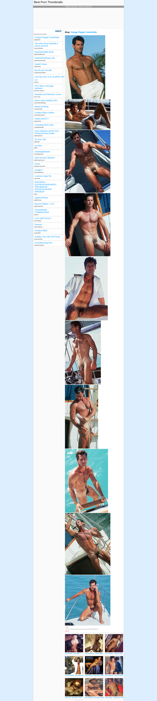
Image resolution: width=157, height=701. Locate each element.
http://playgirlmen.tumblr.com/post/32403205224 (84, 629)
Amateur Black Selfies (44, 113)
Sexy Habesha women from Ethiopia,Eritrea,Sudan (47, 132)
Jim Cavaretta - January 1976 (114, 675)
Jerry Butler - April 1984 (72, 653)
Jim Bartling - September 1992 (94, 675)
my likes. (38, 145)
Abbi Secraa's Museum (45, 158)
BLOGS (74, 7)
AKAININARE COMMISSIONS (42, 211)
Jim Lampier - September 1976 (114, 697)
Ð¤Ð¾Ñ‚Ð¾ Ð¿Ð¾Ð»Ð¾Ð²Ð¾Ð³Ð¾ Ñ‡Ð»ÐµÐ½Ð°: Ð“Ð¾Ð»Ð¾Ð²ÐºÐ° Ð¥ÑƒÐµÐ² (45, 187)
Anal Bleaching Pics (43, 243)
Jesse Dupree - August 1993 (113, 653)
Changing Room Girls (44, 125)
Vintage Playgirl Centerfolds (47, 37)
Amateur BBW (41, 230)
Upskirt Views (41, 64)
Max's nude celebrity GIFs (46, 100)
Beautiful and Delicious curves (48, 94)
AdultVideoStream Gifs (45, 58)
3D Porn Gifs (40, 139)
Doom (37, 164)
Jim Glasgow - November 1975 (94, 697)
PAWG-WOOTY (42, 119)
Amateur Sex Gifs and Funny (47, 237)
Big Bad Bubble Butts (44, 52)
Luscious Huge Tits (43, 176)
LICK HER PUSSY (43, 218)
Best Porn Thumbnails (48, 2)
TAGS (80, 7)
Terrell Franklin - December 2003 (75, 675)
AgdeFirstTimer (41, 198)
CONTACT (88, 7)
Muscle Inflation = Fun (44, 204)
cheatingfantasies (42, 152)
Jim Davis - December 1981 (73, 697)
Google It (39, 170)
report (67, 631)
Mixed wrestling (41, 106)
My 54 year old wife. (43, 70)
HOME (67, 7)
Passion (38, 224)
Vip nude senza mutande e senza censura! (46, 44)
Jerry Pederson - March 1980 (94, 653)
